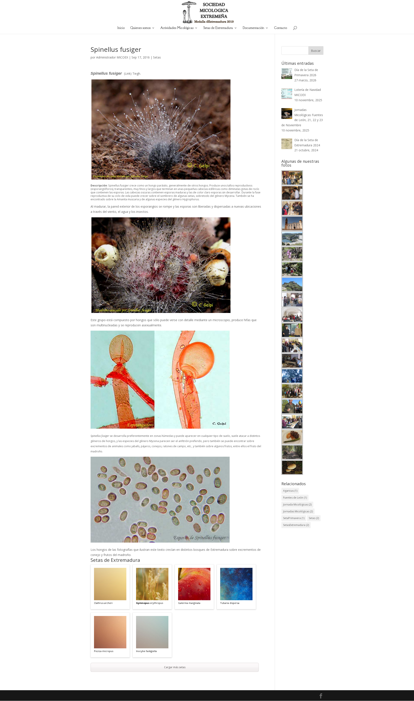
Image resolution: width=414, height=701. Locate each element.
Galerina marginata (189, 603)
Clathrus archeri (103, 603)
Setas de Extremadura (218, 28)
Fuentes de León (295, 497)
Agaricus (290, 491)
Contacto (280, 28)
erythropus (149, 603)
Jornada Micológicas (297, 504)
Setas (157, 57)
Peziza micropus (103, 651)
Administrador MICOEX (112, 57)
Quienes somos (140, 28)
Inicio (121, 28)
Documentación (253, 28)
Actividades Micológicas (176, 28)
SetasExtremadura (296, 525)
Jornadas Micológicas (298, 511)
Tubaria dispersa (229, 603)
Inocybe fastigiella (146, 651)
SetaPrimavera (293, 518)
